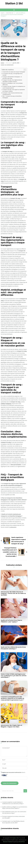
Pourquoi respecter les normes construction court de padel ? (13, 817)
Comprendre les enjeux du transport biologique (14, 71)
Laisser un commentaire (7, 65)
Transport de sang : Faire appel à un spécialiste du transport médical (14, 90)
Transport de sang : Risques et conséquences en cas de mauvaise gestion (14, 87)
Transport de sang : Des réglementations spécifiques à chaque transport (12, 80)
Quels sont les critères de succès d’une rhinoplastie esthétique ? (13, 647)
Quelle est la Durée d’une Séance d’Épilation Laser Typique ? (11, 621)
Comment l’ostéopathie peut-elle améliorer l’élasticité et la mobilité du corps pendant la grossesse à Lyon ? (12, 698)
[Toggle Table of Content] (24, 70)
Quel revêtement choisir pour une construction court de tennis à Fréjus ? (14, 812)
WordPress (22, 841)
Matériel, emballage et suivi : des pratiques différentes (13, 84)
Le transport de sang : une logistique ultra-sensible (13, 74)
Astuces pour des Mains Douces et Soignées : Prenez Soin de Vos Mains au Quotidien (13, 593)
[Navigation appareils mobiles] (14, 10)
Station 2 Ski (14, 3)
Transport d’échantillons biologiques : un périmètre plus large (12, 77)
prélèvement (13, 527)
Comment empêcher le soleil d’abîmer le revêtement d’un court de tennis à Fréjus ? (13, 802)
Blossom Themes (7, 841)
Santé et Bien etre (5, 40)
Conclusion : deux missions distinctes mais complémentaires (12, 93)
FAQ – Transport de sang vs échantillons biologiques (12, 96)
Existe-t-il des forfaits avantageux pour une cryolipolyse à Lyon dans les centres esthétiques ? (13, 675)
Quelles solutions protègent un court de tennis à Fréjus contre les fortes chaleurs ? (14, 807)
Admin (2, 63)
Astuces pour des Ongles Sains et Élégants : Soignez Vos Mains (11, 726)
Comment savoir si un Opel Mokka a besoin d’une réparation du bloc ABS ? (13, 821)
